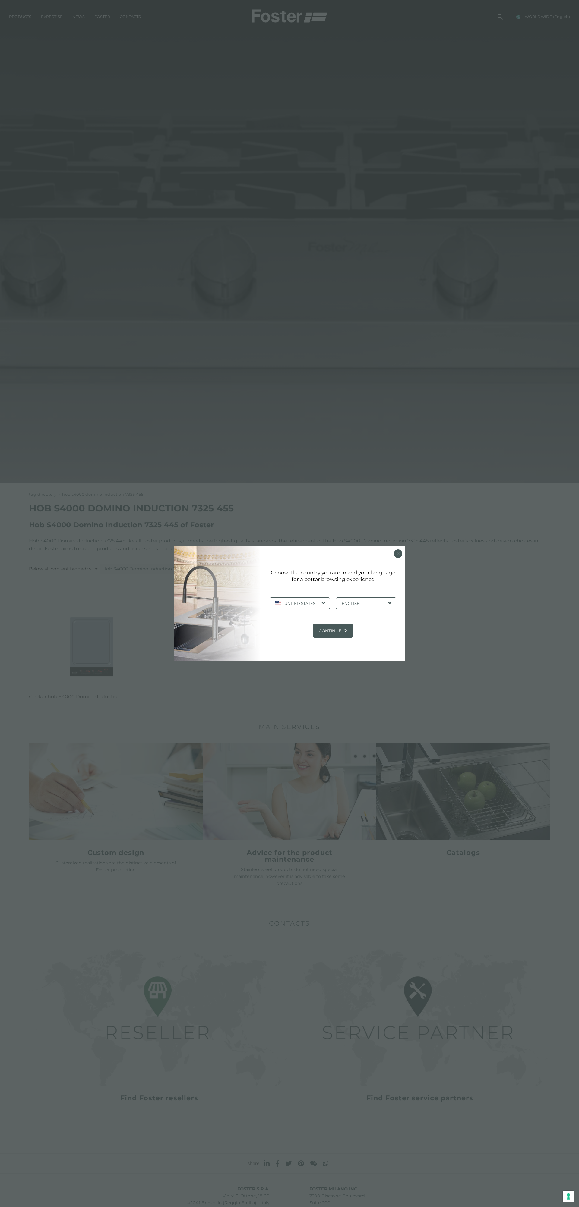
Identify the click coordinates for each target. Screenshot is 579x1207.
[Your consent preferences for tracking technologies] (568, 1196)
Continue (330, 630)
